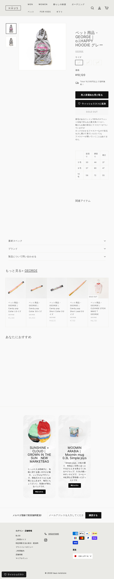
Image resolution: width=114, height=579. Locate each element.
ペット (31, 12)
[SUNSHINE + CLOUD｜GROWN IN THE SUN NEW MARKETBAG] (39, 431)
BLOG (18, 536)
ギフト (59, 12)
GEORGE (79, 51)
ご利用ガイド (21, 539)
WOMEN (43, 4)
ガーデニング (78, 4)
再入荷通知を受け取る (92, 95)
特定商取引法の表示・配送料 (27, 543)
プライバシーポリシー (24, 547)
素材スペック (15, 240)
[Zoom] (42, 46)
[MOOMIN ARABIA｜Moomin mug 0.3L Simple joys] (75, 431)
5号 (78, 62)
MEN (30, 4)
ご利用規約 (20, 551)
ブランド (13, 248)
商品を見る (39, 492)
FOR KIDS (45, 12)
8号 (88, 62)
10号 (98, 62)
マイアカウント (22, 558)
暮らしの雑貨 (59, 4)
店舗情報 (19, 554)
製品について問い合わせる (22, 256)
